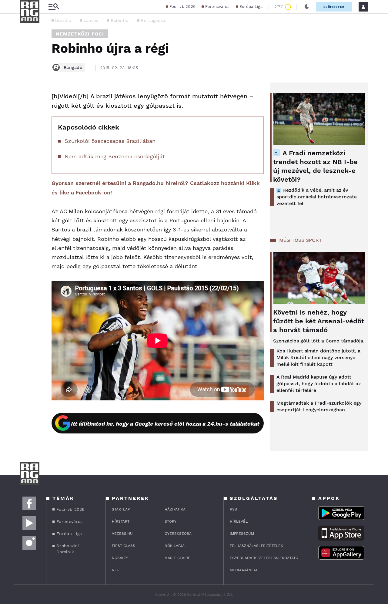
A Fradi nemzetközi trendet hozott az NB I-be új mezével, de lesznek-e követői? (315, 166)
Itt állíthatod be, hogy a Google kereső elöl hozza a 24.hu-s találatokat (165, 423)
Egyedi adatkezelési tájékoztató (264, 558)
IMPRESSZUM (242, 533)
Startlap (121, 509)
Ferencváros (217, 6)
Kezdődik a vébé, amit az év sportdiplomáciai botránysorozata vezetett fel (316, 196)
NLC (115, 570)
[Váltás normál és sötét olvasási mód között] (306, 6)
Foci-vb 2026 (182, 6)
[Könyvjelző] (26, 132)
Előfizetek (334, 6)
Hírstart (120, 521)
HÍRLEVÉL (239, 521)
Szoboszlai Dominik (67, 548)
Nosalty (120, 558)
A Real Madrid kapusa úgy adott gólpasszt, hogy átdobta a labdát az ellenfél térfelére (318, 383)
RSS (233, 509)
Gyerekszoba (178, 533)
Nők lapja (175, 546)
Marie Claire (177, 558)
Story (170, 521)
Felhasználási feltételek (256, 546)
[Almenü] (53, 7)
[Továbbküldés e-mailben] (26, 114)
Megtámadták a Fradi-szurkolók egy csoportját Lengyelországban (318, 406)
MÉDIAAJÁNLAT (244, 570)
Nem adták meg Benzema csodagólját (115, 156)
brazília (63, 20)
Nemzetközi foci (80, 34)
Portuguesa (153, 20)
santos (91, 20)
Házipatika (175, 509)
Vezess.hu (122, 533)
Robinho (119, 20)
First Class (123, 546)
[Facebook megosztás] (26, 98)
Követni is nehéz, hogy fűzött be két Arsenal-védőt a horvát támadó (318, 321)
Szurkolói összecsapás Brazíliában (110, 141)
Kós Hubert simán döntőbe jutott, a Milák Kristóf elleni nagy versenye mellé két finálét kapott (318, 357)
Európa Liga (251, 6)
